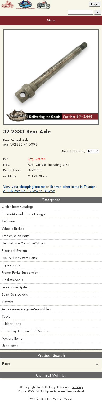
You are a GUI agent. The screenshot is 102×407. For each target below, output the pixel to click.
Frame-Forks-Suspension (20, 272)
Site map (77, 387)
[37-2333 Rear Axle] (51, 123)
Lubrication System (15, 287)
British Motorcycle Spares (53, 387)
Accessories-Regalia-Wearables (26, 309)
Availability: (10, 176)
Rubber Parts (11, 323)
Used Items (10, 345)
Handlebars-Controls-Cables (23, 243)
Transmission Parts (16, 236)
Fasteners (9, 221)
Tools (6, 316)
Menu (51, 20)
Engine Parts (11, 265)
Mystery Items (12, 338)
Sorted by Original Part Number (26, 331)
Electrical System (14, 250)
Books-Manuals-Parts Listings (23, 214)
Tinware (8, 301)
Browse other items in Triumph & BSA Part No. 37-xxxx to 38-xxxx (49, 188)
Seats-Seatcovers (15, 294)
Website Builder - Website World (51, 399)
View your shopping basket (24, 186)
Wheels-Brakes (13, 228)
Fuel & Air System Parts (19, 257)
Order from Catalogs (18, 206)
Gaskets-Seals (12, 279)
